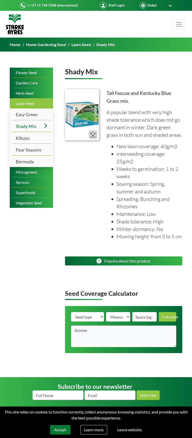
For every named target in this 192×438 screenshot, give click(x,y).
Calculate (169, 316)
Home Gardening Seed (46, 44)
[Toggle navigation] (179, 24)
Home (15, 44)
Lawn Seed (81, 44)
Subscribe (148, 395)
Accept (60, 429)
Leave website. (129, 429)
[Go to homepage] (15, 24)
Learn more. (94, 429)
